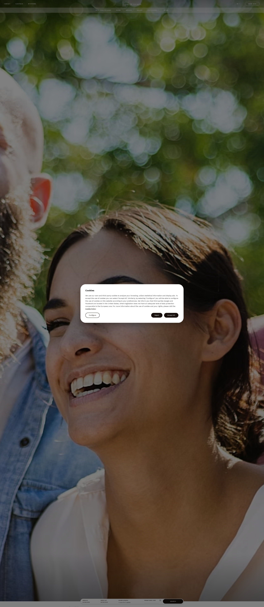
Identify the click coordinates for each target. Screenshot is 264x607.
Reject (156, 315)
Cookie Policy (90, 309)
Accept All (171, 315)
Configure (92, 315)
